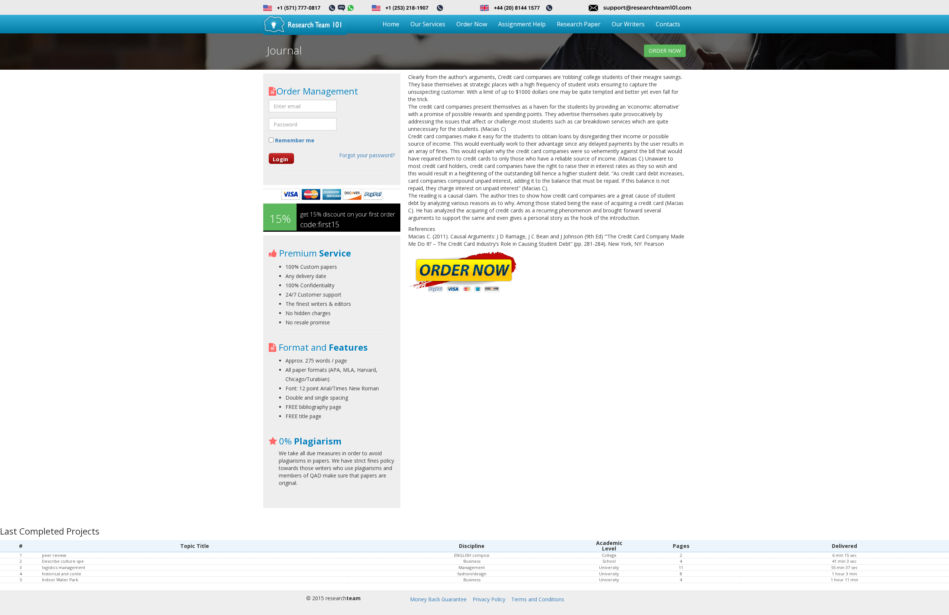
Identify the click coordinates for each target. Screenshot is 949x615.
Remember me (294, 140)
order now (665, 50)
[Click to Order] (463, 273)
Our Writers (628, 24)
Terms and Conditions (537, 599)
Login (280, 159)
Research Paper (579, 24)
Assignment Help (522, 24)
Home (391, 24)
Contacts (668, 24)
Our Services (427, 24)
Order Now (471, 24)
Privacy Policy (489, 599)
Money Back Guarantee (438, 599)
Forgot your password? (367, 155)
